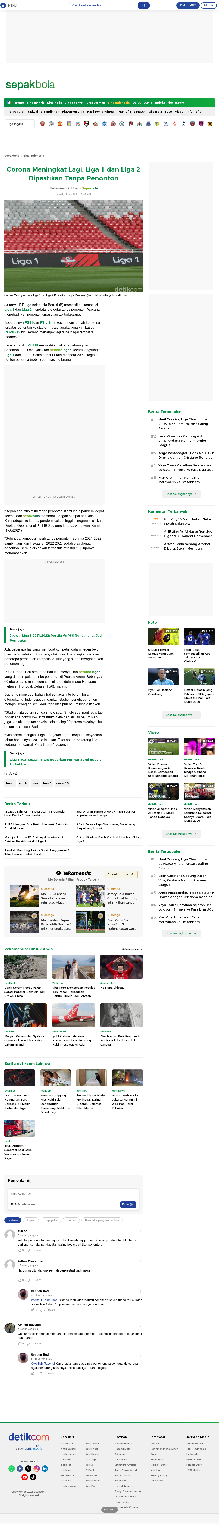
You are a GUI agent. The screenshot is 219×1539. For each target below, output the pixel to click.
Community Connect (127, 1507)
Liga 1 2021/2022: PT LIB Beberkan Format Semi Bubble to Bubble (56, 762)
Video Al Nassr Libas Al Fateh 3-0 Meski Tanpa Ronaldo (162, 812)
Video (179, 111)
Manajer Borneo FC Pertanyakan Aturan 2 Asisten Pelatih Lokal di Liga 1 (33, 839)
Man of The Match (132, 111)
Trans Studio (122, 1475)
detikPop (90, 1485)
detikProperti (69, 1485)
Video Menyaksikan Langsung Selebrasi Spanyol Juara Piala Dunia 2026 (197, 814)
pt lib (23, 783)
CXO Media (193, 1470)
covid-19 (62, 783)
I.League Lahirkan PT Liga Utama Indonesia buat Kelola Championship (34, 813)
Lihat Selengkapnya (179, 494)
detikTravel (92, 1443)
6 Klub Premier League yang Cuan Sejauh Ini (161, 653)
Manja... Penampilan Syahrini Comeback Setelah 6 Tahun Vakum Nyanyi (24, 1040)
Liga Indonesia (119, 102)
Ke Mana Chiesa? (112, 987)
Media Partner (159, 1464)
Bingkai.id (121, 1480)
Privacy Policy (159, 1475)
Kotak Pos (157, 1459)
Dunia (148, 102)
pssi (35, 783)
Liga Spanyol (74, 102)
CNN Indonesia (195, 1443)
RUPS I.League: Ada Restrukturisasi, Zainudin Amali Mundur (36, 826)
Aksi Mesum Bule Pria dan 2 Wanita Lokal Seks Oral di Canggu (119, 1040)
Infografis (193, 111)
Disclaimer (157, 1480)
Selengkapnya (131, 949)
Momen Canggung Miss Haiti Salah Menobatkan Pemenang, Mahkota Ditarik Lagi (55, 1104)
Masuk (208, 5)
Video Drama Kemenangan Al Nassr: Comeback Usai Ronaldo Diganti (163, 770)
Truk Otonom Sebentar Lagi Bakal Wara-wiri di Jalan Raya (18, 1152)
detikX (89, 1464)
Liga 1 (9, 309)
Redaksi (155, 1443)
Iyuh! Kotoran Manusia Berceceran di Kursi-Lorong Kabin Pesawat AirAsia (71, 1040)
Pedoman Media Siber (164, 1448)
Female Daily (194, 1464)
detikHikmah (92, 1480)
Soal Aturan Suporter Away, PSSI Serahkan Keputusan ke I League (106, 813)
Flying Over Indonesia (128, 1491)
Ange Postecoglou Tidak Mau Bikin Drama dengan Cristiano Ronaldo (186, 455)
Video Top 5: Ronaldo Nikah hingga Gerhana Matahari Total (195, 770)
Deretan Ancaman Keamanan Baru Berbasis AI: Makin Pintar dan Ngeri (17, 1102)
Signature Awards (125, 1464)
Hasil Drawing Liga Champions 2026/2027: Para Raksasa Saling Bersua (183, 423)
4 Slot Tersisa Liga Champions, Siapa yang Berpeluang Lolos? (105, 826)
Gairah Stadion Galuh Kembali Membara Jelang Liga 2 (109, 839)
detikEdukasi (68, 1448)
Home (19, 102)
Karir (153, 1454)
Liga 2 (27, 309)
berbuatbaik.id (123, 1443)
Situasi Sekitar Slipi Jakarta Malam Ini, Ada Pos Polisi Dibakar (125, 1102)
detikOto (66, 1480)
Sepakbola (11, 155)
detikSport (176, 102)
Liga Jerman (96, 102)
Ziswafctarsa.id (124, 1485)
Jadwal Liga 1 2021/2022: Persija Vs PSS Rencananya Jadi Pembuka (56, 638)
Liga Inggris (35, 102)
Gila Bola (155, 111)
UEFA (137, 102)
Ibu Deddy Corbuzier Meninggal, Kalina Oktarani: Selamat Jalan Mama (91, 1102)
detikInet (66, 1459)
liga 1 (10, 783)
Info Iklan (156, 1470)
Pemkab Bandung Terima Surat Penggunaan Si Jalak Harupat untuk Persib (37, 852)
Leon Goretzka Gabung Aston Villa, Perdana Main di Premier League (182, 440)
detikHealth (92, 1454)
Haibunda (192, 1454)
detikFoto (91, 1475)
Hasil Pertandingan (101, 111)
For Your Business (125, 1496)
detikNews (67, 1443)
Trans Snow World (126, 1470)
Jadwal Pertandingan (43, 111)
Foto (168, 111)
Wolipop (90, 1459)
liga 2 (47, 783)
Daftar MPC (188, 5)
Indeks (160, 102)
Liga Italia (54, 102)
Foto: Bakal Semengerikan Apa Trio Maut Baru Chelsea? (197, 655)
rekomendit (122, 1501)
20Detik (90, 1470)
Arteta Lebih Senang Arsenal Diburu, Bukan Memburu (187, 546)
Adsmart (120, 1454)
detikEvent (121, 1459)
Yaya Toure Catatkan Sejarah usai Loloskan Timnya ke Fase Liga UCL (185, 467)
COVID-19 (12, 332)
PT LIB (45, 322)
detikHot (66, 1464)
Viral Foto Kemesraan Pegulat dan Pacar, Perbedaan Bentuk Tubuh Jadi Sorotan (73, 992)
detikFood (91, 1448)
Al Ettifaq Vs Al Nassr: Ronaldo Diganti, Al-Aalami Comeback (188, 534)
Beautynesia (193, 1459)
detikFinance (68, 1454)
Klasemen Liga (73, 111)
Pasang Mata (122, 1448)
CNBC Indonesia (196, 1448)
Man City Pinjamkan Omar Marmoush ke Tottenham (179, 480)
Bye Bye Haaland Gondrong (160, 691)
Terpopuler (16, 111)
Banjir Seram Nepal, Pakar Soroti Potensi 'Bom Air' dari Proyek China (24, 992)
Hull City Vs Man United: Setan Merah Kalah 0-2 (188, 521)
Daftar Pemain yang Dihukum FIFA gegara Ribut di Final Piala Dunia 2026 (199, 695)
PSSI (29, 322)
